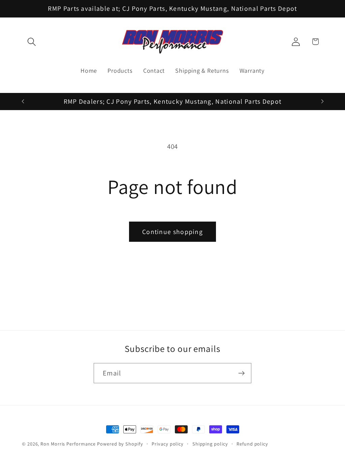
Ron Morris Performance (68, 443)
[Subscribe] (241, 373)
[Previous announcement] (22, 101)
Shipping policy (210, 443)
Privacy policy (168, 443)
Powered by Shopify (120, 443)
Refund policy (252, 443)
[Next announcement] (322, 101)
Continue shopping (172, 231)
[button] (31, 41)
